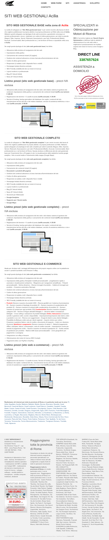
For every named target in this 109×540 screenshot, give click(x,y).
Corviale (21, 410)
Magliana (31, 415)
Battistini (31, 404)
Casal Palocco (41, 406)
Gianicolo (30, 413)
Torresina (7, 421)
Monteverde (8, 417)
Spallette (52, 419)
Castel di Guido (20, 408)
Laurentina (8, 415)
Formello (7, 413)
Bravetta (56, 404)
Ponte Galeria (32, 419)
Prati (47, 419)
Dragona (27, 410)
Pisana (24, 419)
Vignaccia (12, 423)
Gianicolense (22, 413)
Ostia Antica (34, 417)
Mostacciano (17, 417)
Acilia (6, 404)
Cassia (11, 408)
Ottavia (41, 417)
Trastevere (41, 421)
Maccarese (23, 415)
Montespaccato (56, 415)
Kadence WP (70, 536)
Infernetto (38, 413)
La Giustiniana (47, 413)
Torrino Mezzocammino (29, 421)
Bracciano (49, 404)
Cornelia (14, 410)
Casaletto (50, 406)
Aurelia (18, 404)
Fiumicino (52, 410)
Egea (42, 410)
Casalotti (57, 406)
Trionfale (63, 421)
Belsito (37, 404)
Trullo (6, 423)
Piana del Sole (17, 419)
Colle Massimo (58, 408)
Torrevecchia (16, 421)
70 (68, 402)
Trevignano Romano (53, 421)
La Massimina (57, 413)
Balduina (25, 404)
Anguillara (12, 404)
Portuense (41, 419)
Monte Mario (46, 415)
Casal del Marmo (18, 406)
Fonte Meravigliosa (62, 410)
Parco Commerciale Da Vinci (54, 417)
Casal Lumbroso (29, 406)
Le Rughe (16, 415)
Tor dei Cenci (60, 419)
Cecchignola (42, 408)
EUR (46, 410)
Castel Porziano (31, 408)
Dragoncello (35, 410)
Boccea (42, 404)
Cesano (49, 408)
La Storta (66, 413)
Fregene (14, 413)
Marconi (38, 415)
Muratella (26, 417)
